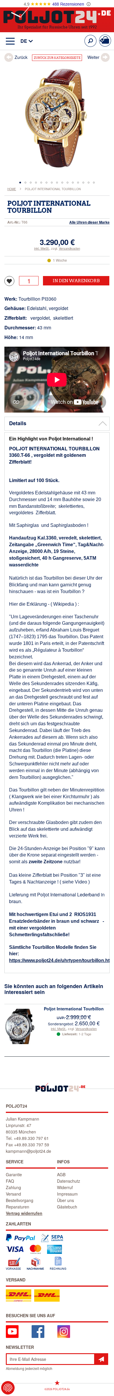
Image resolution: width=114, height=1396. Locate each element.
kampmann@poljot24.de (28, 1151)
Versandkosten (69, 248)
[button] (23, 41)
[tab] (57, 424)
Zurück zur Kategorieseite (57, 58)
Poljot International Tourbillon (74, 1009)
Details (17, 423)
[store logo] (57, 14)
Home (11, 189)
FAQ (10, 1181)
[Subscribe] (101, 1359)
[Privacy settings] (8, 1388)
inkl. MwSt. (41, 248)
